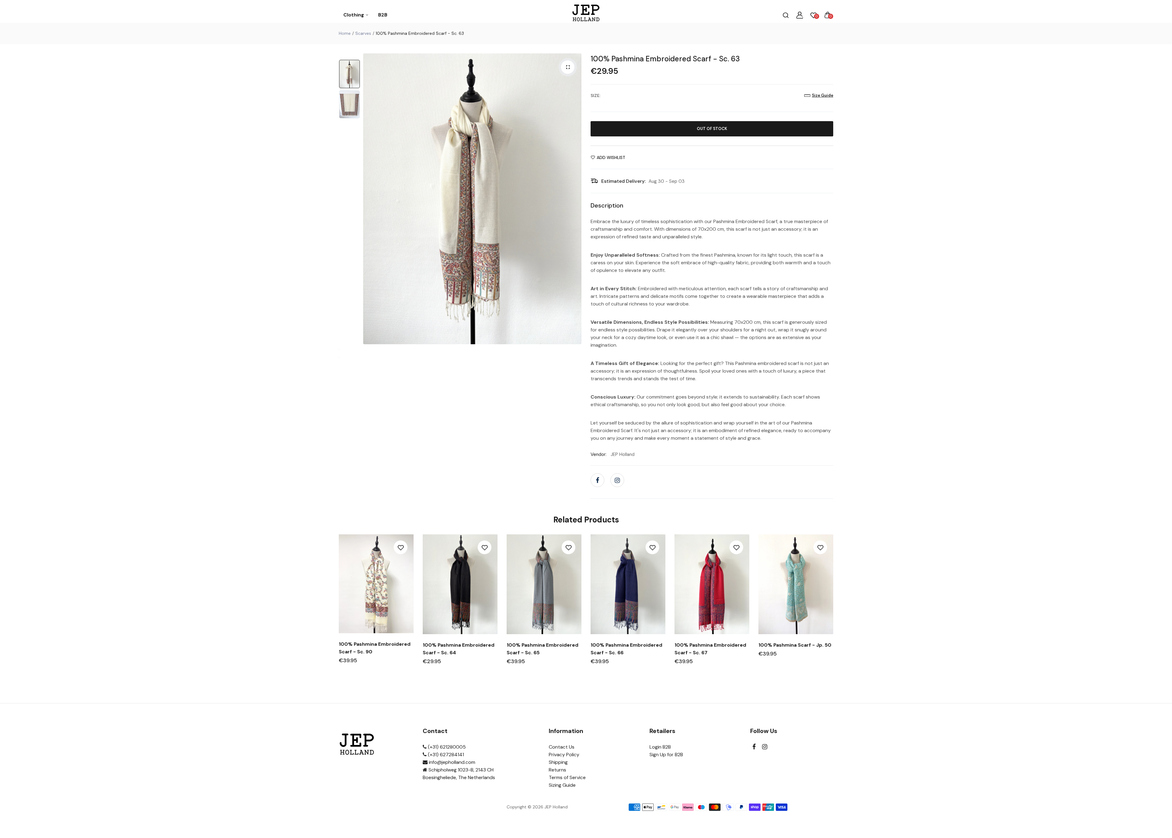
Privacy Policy (564, 754)
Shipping (558, 762)
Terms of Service (567, 777)
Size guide (822, 95)
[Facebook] (597, 480)
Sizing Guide (562, 785)
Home (345, 33)
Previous (369, 199)
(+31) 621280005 (446, 747)
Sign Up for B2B (666, 754)
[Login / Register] (799, 14)
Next (575, 199)
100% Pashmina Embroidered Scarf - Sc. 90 (375, 648)
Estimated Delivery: (623, 181)
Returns (557, 770)
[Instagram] (617, 480)
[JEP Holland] (586, 15)
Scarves (363, 33)
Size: (595, 95)
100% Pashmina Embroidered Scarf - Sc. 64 (458, 649)
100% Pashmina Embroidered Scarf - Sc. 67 (710, 649)
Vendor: (598, 454)
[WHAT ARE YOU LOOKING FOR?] (785, 14)
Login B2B (660, 747)
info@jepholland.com (451, 762)
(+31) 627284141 (445, 754)
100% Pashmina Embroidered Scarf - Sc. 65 (542, 649)
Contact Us (561, 747)
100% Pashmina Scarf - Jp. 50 (794, 645)
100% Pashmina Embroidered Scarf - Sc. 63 (665, 58)
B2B (382, 15)
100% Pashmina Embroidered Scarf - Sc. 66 (626, 649)
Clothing (354, 15)
